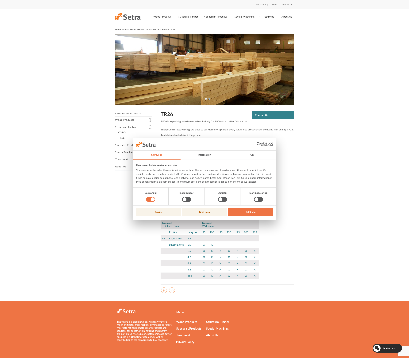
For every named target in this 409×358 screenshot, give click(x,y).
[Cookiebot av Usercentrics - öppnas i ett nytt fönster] (259, 144)
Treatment (268, 16)
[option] (204, 69)
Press (275, 4)
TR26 (121, 137)
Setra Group (262, 4)
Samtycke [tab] (156, 154)
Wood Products (162, 16)
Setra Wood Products (128, 113)
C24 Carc (123, 132)
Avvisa (158, 212)
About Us (287, 16)
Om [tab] (252, 154)
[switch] (186, 199)
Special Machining (245, 16)
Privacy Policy (185, 342)
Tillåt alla (250, 212)
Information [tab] (204, 154)
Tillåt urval (204, 212)
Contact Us (286, 4)
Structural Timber (188, 16)
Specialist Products (216, 16)
